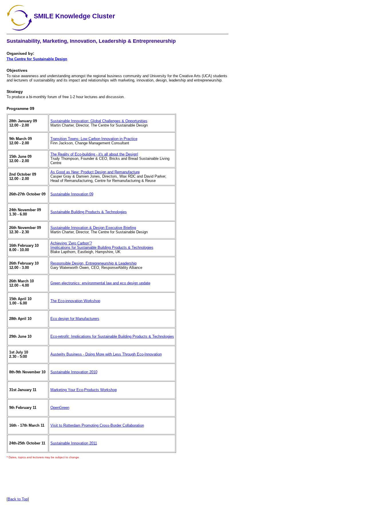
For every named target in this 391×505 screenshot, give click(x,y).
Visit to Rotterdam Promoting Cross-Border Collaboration (97, 425)
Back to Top (18, 499)
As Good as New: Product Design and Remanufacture (95, 172)
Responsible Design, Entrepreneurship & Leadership (93, 263)
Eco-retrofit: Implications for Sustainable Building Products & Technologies (112, 336)
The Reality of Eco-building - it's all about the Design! (94, 154)
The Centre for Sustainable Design (37, 59)
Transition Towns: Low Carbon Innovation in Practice (93, 139)
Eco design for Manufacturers (74, 318)
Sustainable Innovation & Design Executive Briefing (93, 228)
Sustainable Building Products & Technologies (88, 212)
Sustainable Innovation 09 (71, 194)
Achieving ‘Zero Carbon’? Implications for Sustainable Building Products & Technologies (101, 245)
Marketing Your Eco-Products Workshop (83, 390)
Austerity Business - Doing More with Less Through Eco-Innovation (106, 354)
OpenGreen (59, 407)
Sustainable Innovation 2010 (73, 372)
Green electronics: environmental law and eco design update (100, 283)
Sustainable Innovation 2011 (73, 443)
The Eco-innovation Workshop (75, 301)
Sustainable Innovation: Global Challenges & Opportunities (98, 121)
